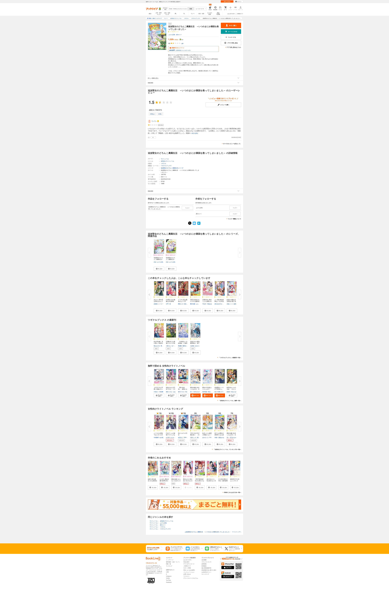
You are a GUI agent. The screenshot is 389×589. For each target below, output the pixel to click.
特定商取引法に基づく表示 (209, 570)
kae (216, 392)
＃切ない (152, 114)
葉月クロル (181, 392)
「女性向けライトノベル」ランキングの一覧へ (227, 449)
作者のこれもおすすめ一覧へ (232, 492)
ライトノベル (165, 159)
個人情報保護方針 (206, 568)
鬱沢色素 (192, 304)
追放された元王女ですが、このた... (170, 389)
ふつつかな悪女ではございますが (158, 434)
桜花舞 (161, 392)
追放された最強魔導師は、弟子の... (194, 343)
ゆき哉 (161, 437)
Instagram (169, 576)
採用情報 (204, 564)
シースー (160, 304)
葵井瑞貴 (204, 392)
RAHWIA (186, 437)
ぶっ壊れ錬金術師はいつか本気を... (219, 301)
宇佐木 (204, 304)
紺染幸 (228, 392)
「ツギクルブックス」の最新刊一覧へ (230, 357)
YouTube (168, 580)
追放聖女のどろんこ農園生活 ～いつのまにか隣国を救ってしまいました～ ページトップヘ (213, 532)
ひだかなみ (173, 437)
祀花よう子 (187, 304)
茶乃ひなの (197, 392)
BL (175, 13)
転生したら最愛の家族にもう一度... (207, 434)
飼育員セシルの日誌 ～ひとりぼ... (231, 389)
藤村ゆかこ (186, 346)
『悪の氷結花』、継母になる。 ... (182, 389)
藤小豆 (199, 437)
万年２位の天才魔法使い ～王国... (194, 434)
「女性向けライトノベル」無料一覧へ (230, 400)
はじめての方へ (231, 13)
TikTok (168, 578)
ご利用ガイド (239, 13)
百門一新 (168, 304)
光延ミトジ (230, 304)
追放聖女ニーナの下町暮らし (219, 388)
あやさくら (205, 437)
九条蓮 (192, 346)
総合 (150, 13)
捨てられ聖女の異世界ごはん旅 (219, 434)
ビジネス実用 (209, 13)
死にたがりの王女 (182, 434)
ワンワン (154, 121)
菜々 (191, 392)
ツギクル (163, 163)
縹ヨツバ (179, 34)
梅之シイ (210, 392)
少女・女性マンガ (167, 13)
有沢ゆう (180, 437)
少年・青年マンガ (159, 13)
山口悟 (168, 437)
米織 (216, 437)
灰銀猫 (155, 304)
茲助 (235, 304)
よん (197, 304)
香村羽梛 (163, 346)
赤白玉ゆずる (218, 304)
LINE (167, 572)
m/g (186, 392)
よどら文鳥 (171, 34)
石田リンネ (193, 437)
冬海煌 (224, 304)
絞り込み (165, 8)
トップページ (169, 560)
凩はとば (233, 392)
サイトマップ (205, 574)
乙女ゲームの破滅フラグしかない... (170, 434)
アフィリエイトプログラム (190, 578)
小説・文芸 (201, 13)
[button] (159, 269)
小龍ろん (168, 346)
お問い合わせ (187, 574)
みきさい (197, 346)
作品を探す (186, 562)
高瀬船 (180, 346)
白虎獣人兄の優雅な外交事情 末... (170, 301)
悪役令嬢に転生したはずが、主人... (194, 389)
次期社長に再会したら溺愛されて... (207, 301)
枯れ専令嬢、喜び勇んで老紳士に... (158, 343)
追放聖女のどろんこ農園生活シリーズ (172, 168)
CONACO (212, 437)
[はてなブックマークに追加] (199, 224)
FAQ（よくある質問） (189, 570)
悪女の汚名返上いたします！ (207, 388)
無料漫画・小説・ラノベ (172, 562)
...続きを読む (194, 133)
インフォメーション (188, 572)
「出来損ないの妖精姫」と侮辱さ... (182, 343)
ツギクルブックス (166, 166)
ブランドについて (206, 562)
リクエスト (186, 576)
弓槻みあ (209, 304)
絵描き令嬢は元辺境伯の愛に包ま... (231, 301)
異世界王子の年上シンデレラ (234, 480)
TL (184, 13)
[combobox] (178, 8)
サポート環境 (187, 568)
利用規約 (204, 566)
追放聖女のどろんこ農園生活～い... (158, 259)
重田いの (180, 304)
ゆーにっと (175, 346)
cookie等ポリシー (206, 572)
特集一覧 (168, 564)
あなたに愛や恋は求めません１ (158, 300)
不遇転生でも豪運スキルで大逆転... (170, 343)
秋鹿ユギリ (220, 392)
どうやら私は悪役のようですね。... (182, 301)
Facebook (169, 582)
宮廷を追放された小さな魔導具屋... (194, 301)
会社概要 (204, 560)
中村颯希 (156, 437)
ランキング (169, 566)
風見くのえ (169, 392)
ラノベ (192, 13)
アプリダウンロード (188, 564)
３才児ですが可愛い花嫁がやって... (158, 389)
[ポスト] (189, 223)
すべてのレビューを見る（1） (232, 144)
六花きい (156, 392)
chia (155, 262)
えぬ (174, 392)
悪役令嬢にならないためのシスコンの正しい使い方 (176, 481)
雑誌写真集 (218, 13)
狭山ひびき (157, 346)
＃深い (160, 114)
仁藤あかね (221, 437)
